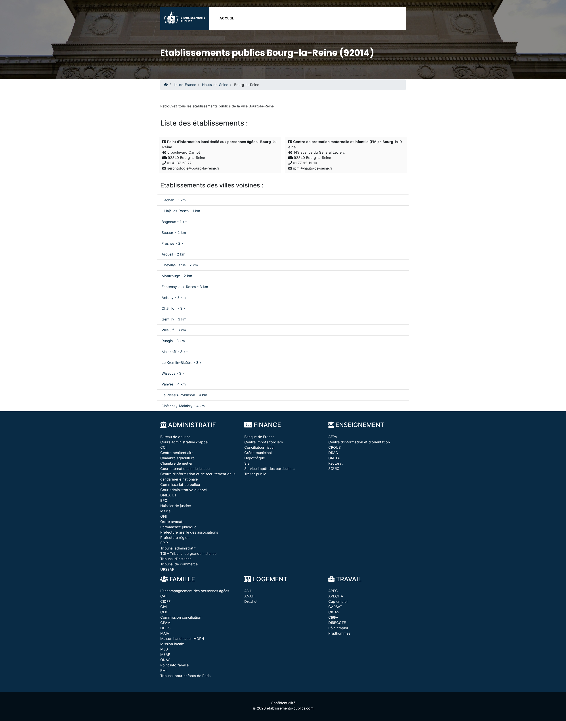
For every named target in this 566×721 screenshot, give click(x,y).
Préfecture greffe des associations (189, 532)
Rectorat (335, 463)
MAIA (164, 633)
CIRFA (333, 617)
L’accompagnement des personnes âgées (194, 591)
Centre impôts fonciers (263, 442)
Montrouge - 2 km (177, 276)
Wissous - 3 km (174, 373)
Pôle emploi (338, 628)
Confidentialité (283, 703)
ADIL (248, 591)
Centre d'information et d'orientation (359, 442)
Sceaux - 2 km (174, 232)
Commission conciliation (180, 617)
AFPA (332, 437)
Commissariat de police (180, 484)
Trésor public (255, 474)
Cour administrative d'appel (183, 490)
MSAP (165, 654)
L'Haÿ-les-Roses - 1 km (181, 211)
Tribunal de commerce (179, 564)
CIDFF (165, 601)
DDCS (165, 628)
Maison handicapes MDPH (182, 638)
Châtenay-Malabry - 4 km (183, 406)
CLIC (164, 612)
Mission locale (172, 644)
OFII (163, 516)
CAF (163, 596)
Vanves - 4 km (174, 384)
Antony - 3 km (174, 297)
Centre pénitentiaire (176, 452)
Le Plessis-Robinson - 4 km (184, 395)
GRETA (334, 458)
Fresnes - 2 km (174, 243)
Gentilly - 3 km (174, 319)
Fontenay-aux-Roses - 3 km (185, 286)
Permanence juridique (178, 527)
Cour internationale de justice (185, 468)
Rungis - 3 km (173, 341)
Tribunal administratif (178, 548)
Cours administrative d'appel (184, 442)
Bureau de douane (175, 437)
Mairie (165, 511)
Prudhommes (339, 633)
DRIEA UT (168, 495)
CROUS (334, 447)
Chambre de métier (176, 463)
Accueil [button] (227, 18)
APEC (333, 591)
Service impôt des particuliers (269, 468)
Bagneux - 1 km (174, 221)
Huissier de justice (175, 506)
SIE (247, 463)
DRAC (333, 452)
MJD (164, 649)
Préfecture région (174, 537)
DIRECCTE (337, 622)
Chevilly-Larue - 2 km (180, 265)
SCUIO (333, 468)
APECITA (335, 596)
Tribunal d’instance (175, 559)
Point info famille (174, 665)
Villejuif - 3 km (174, 330)
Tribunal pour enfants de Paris (185, 675)
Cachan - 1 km (174, 200)
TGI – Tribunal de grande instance (188, 553)
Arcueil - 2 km (173, 254)
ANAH (249, 596)
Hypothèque (254, 458)
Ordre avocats (172, 521)
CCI (163, 447)
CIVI (163, 607)
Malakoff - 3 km (175, 351)
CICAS (333, 612)
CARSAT (335, 607)
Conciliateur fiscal (259, 447)
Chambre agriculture (177, 458)
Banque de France (259, 437)
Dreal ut (251, 601)
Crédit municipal (258, 452)
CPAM (165, 622)
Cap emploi (338, 601)
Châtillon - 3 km (175, 308)
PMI (163, 670)
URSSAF (167, 569)
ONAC (165, 660)
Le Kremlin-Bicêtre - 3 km (183, 362)
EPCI (164, 500)
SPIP (164, 543)
